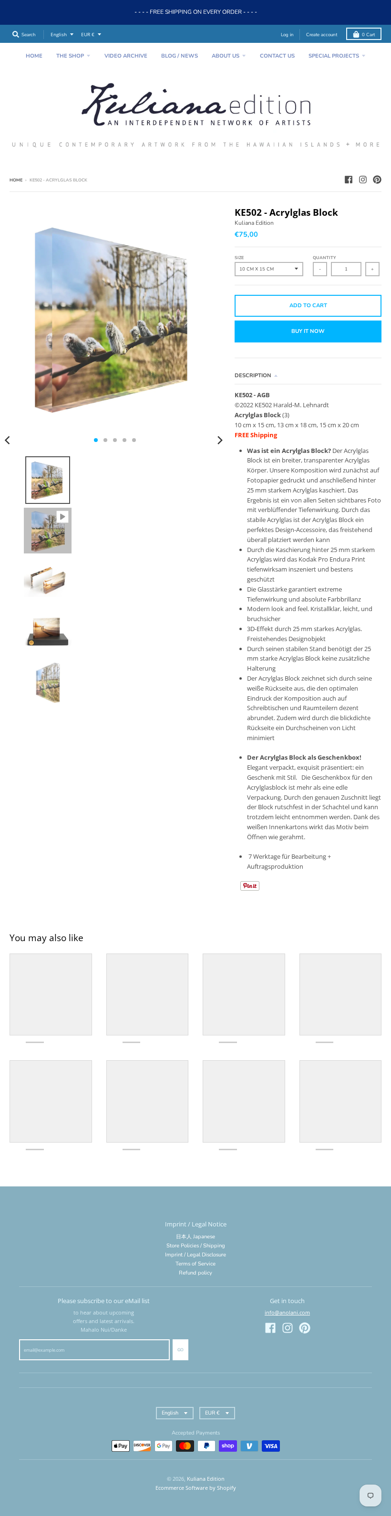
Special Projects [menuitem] (334, 56)
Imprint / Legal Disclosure (195, 1254)
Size (239, 258)
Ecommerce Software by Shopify (195, 1487)
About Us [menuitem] (225, 56)
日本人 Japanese (195, 1236)
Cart (368, 34)
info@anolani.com (287, 1312)
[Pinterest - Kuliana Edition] (377, 179)
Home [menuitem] (34, 56)
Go (180, 1350)
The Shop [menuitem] (70, 56)
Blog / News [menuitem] (179, 56)
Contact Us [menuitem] (277, 56)
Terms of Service (195, 1263)
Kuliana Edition (254, 223)
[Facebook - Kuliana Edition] (348, 179)
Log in (287, 34)
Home (16, 180)
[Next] (219, 440)
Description (253, 375)
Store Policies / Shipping (195, 1245)
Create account (321, 34)
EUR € (87, 34)
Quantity (324, 258)
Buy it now (308, 331)
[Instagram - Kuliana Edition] (363, 179)
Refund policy (195, 1272)
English (59, 34)
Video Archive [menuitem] (125, 56)
